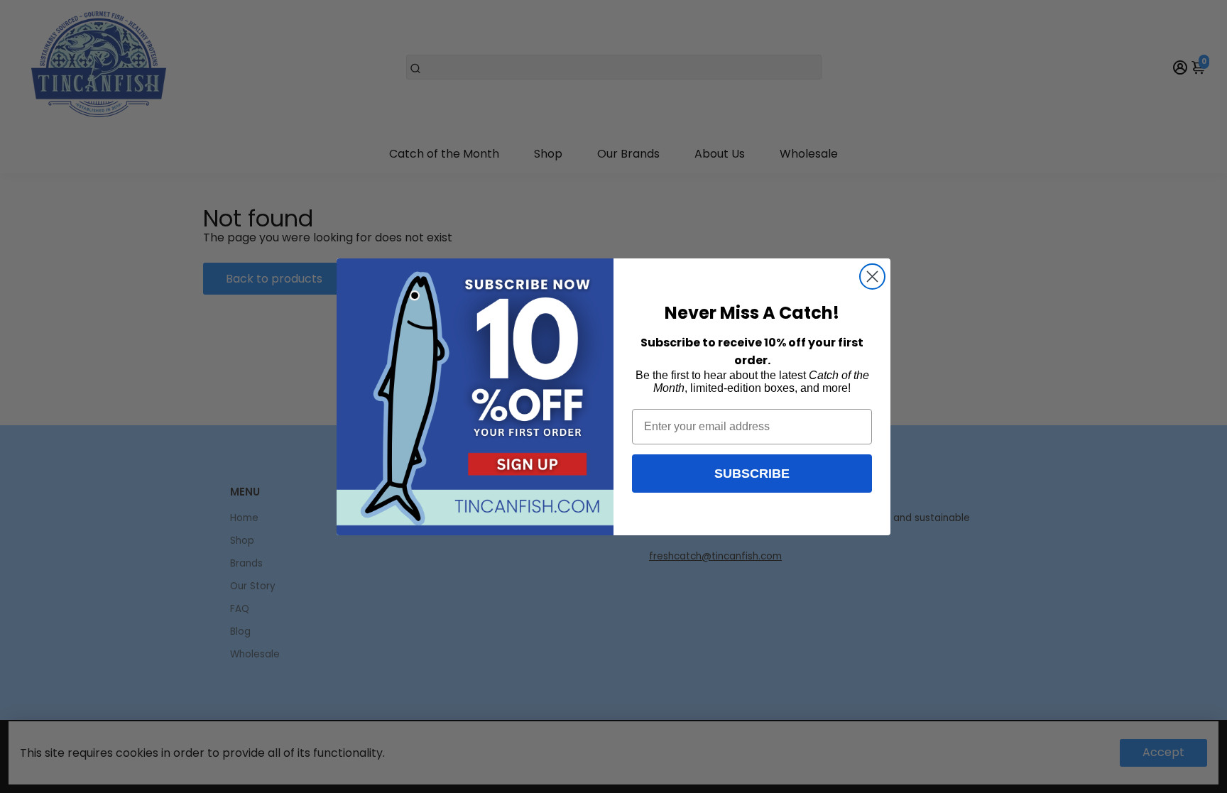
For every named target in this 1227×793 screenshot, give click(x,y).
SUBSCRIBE (752, 473)
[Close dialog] (872, 276)
